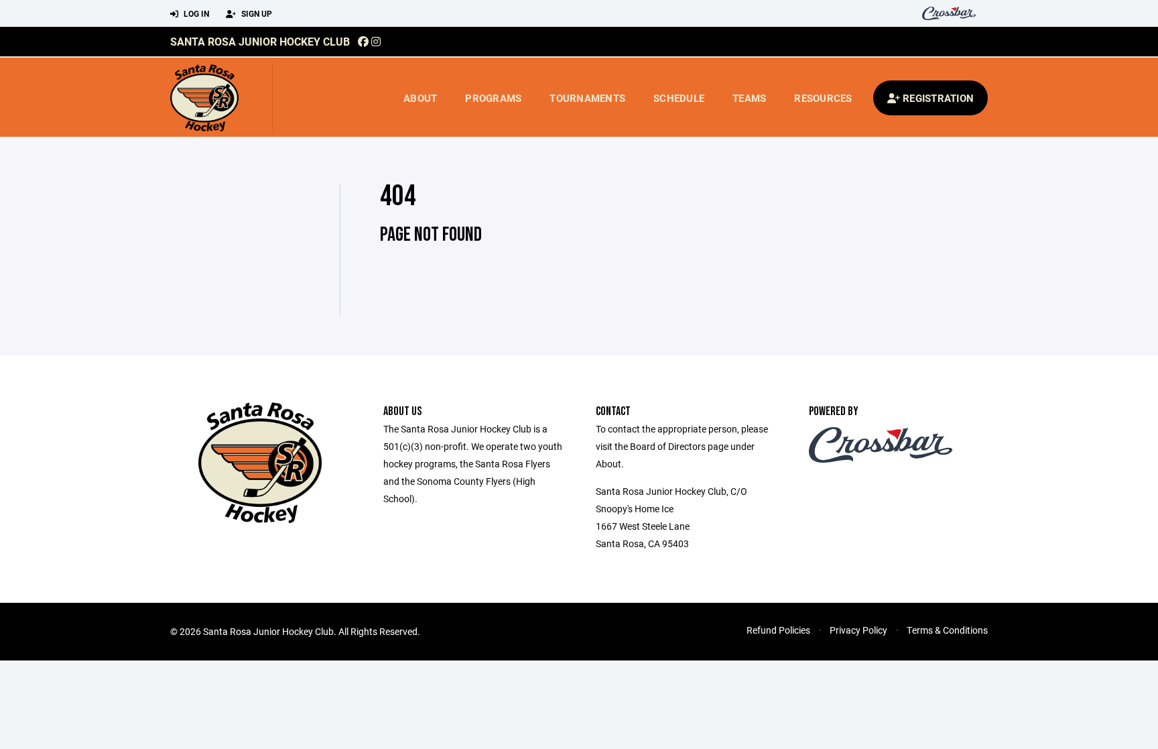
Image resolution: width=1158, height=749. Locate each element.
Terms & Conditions (947, 630)
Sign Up (255, 13)
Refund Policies (778, 630)
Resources (823, 98)
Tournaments (587, 98)
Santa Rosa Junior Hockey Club (260, 41)
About (420, 98)
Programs (493, 98)
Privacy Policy (858, 630)
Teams (749, 98)
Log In (195, 13)
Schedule (678, 98)
